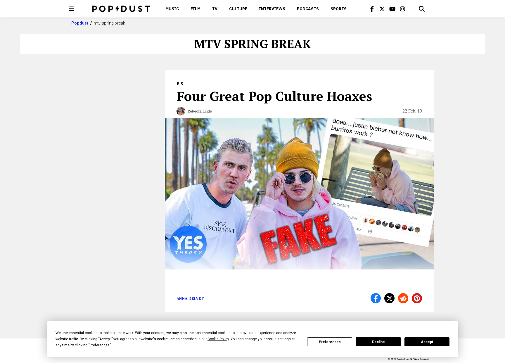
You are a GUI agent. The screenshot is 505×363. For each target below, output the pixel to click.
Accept (427, 342)
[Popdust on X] (382, 9)
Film (195, 8)
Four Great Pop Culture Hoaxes (274, 96)
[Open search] (421, 9)
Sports (339, 8)
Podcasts (308, 8)
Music (172, 8)
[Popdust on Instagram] (402, 9)
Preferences (330, 342)
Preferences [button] (100, 345)
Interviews (272, 8)
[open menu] (71, 9)
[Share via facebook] (376, 298)
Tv (214, 8)
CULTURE (238, 8)
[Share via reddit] (403, 298)
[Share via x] (389, 298)
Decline (378, 342)
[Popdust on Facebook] (372, 9)
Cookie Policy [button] (218, 339)
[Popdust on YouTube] (392, 9)
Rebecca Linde (200, 111)
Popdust (80, 23)
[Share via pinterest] (417, 298)
